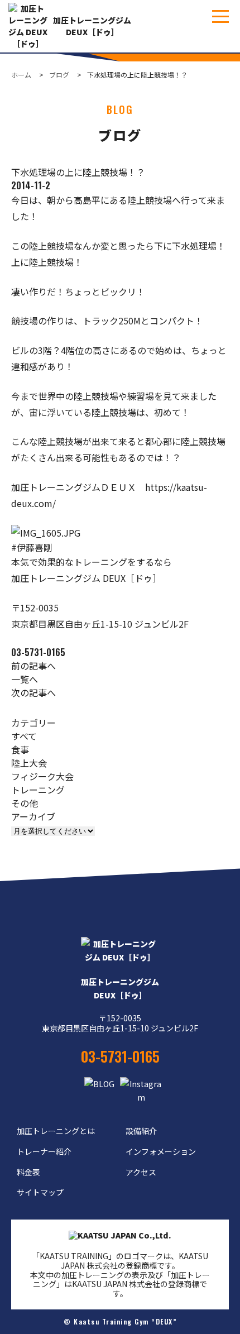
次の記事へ (33, 692)
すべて (24, 736)
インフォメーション (161, 1151)
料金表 (28, 1172)
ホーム (21, 74)
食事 (20, 749)
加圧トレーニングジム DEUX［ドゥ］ (92, 26)
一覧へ (24, 679)
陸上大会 (29, 762)
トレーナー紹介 (44, 1151)
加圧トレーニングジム (120, 988)
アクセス (141, 1172)
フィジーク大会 (42, 776)
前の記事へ (33, 665)
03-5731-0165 (38, 652)
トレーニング (38, 789)
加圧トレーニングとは (56, 1130)
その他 (24, 803)
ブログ (59, 74)
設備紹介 (141, 1130)
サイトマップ (40, 1192)
